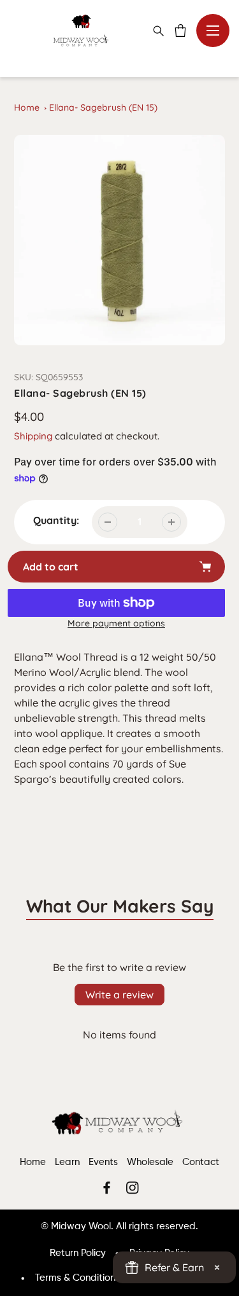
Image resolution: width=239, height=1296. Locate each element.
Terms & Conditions (77, 1278)
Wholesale (150, 1162)
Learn (67, 1162)
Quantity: (56, 520)
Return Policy (78, 1253)
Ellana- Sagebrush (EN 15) (103, 107)
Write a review (119, 994)
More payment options (116, 623)
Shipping (33, 436)
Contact (200, 1162)
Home (27, 107)
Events (103, 1162)
